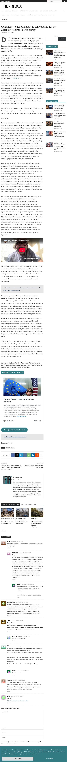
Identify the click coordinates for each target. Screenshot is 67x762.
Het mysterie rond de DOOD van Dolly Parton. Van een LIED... (60, 115)
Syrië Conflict (43, 15)
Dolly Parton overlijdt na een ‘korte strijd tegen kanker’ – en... (59, 107)
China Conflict (24, 10)
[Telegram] (21, 455)
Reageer (9, 548)
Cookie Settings (18, 758)
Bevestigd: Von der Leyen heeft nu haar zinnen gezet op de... (59, 72)
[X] (17, 455)
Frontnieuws (17, 477)
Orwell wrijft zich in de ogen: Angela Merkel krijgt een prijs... (59, 64)
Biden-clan (8, 10)
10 (13, 32)
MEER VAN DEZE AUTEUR (28, 504)
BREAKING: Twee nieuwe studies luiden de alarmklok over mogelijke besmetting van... (59, 146)
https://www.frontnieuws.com (19, 479)
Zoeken (56, 36)
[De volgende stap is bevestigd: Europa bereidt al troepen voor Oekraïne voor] (22, 512)
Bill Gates (15, 10)
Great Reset (5, 15)
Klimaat (23, 15)
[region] (33, 754)
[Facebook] (13, 455)
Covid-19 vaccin (34, 10)
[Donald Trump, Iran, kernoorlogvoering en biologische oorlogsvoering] (49, 123)
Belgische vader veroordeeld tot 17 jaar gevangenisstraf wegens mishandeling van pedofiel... (59, 54)
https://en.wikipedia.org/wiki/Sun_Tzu (17, 700)
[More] (41, 455)
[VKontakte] (64, 1)
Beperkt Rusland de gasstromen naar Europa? (34, 466)
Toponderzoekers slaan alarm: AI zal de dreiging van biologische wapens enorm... (60, 135)
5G (2, 10)
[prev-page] (2, 530)
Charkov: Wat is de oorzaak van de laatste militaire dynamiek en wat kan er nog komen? (11, 467)
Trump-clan (52, 15)
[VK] (25, 455)
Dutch (51, 1)
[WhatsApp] (29, 455)
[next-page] (5, 530)
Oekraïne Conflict (32, 15)
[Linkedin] (33, 455)
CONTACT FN (5, 19)
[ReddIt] (37, 455)
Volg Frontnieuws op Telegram (15, 430)
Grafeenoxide (53, 10)
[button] (64, 11)
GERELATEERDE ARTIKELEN (10, 504)
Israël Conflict (14, 15)
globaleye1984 (17, 78)
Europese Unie (44, 10)
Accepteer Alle (49, 758)
